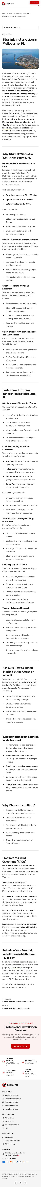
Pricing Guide (9, 1118)
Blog (10, 14)
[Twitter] (20, 1183)
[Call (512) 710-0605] (38, 6)
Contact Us (9, 1137)
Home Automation (11, 1105)
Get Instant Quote (20, 1046)
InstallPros (6, 128)
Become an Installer (12, 1125)
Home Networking (11, 1109)
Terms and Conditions (12, 1141)
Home (4, 14)
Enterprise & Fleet (11, 1102)
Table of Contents (12, 27)
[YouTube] (25, 1183)
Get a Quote (9, 1121)
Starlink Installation (12, 1095)
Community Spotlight (21, 14)
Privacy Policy (10, 1144)
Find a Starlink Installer (13, 1099)
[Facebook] (16, 1183)
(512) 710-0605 (10, 1159)
